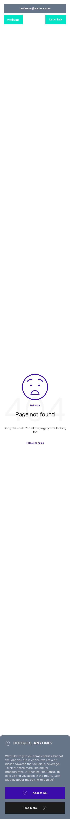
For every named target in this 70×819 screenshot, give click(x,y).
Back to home (35, 443)
